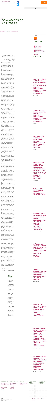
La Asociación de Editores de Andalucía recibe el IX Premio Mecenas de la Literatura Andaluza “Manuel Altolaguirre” (39, 363)
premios (22, 381)
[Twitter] (18, 4)
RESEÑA (1, 18)
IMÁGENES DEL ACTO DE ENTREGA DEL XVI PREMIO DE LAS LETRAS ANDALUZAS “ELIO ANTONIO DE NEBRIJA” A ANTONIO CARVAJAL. (39, 250)
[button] (35, 8)
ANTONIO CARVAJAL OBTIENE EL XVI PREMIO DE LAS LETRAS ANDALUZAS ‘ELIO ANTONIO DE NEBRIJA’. (40, 274)
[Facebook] (18, 2)
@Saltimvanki (3, 400)
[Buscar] (35, 38)
